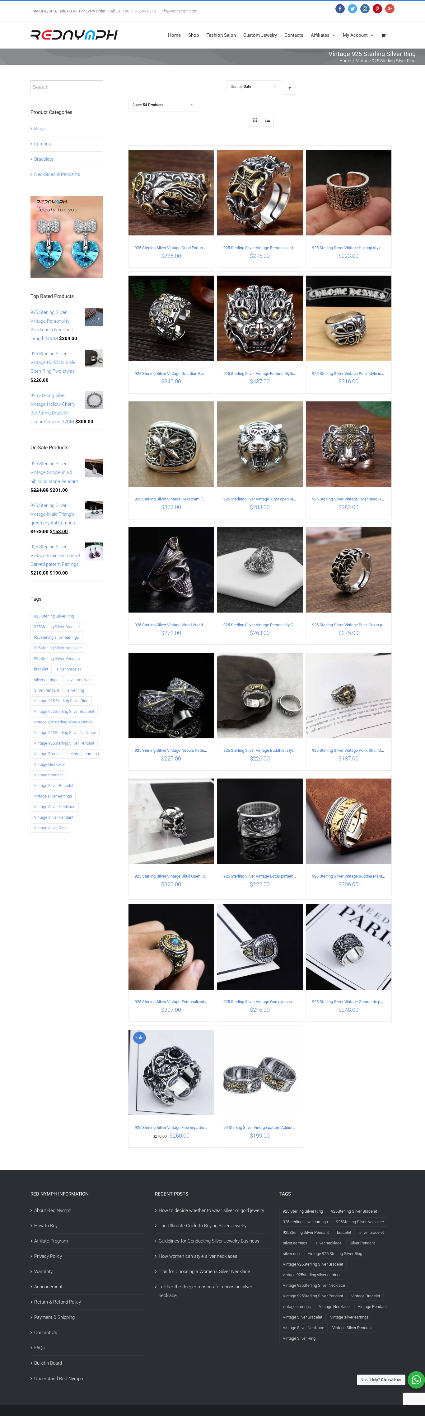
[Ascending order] (290, 88)
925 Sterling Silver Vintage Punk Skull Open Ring (354, 750)
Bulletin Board (48, 1363)
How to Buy (46, 1226)
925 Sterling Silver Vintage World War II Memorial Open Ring (187, 625)
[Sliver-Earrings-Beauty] (66, 200)
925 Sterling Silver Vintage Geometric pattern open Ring (360, 1001)
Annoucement (48, 1287)
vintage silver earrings (53, 796)
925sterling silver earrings (56, 637)
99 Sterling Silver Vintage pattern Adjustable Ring (266, 1127)
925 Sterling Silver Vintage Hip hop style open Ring (356, 247)
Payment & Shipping (54, 1317)
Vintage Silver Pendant (53, 817)
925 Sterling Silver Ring (54, 616)
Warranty (43, 1271)
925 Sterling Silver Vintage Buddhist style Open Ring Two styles (278, 750)
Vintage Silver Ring (50, 828)
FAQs (39, 1348)
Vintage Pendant (48, 775)
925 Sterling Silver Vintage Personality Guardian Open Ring (274, 625)
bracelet (41, 669)
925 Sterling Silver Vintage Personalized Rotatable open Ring (187, 1001)
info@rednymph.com (179, 11)
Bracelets (44, 159)
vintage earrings (85, 753)
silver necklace (80, 679)
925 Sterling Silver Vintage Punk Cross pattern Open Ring (361, 625)
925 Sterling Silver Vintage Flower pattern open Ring (180, 1127)
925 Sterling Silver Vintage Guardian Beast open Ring (181, 373)
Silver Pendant (46, 690)
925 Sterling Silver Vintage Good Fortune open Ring (179, 247)
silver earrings (46, 679)
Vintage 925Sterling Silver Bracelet (64, 711)
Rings (40, 128)
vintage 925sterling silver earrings (63, 722)
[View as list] (267, 120)
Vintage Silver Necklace (54, 806)
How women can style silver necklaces (198, 1256)
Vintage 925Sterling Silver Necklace (65, 732)
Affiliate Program (51, 1241)
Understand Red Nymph (58, 1378)
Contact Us (45, 1332)
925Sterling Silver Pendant (57, 658)
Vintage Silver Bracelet (53, 785)
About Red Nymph (52, 1210)
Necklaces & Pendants (57, 174)
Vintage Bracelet (48, 753)
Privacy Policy (48, 1256)
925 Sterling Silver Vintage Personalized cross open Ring (272, 247)
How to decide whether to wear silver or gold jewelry (211, 1210)
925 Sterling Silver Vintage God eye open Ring (263, 1001)
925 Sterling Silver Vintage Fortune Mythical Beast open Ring (276, 373)
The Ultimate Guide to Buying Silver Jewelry (202, 1226)
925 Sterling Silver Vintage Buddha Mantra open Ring (358, 876)
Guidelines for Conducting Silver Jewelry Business (209, 1241)
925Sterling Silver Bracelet (57, 626)
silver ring (75, 690)
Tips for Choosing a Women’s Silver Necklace (204, 1271)
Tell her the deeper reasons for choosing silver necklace (205, 1291)
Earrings (42, 144)
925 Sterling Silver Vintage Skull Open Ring (172, 876)
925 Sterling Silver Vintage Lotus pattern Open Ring (267, 876)
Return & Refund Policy (57, 1302)
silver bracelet (68, 669)
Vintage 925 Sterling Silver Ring (61, 701)
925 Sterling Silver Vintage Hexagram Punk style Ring (181, 499)
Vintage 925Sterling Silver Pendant (64, 743)
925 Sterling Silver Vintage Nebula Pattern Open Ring (181, 750)
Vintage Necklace (49, 764)
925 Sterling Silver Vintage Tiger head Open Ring (354, 499)
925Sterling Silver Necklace (58, 648)
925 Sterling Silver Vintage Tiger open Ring (260, 499)
